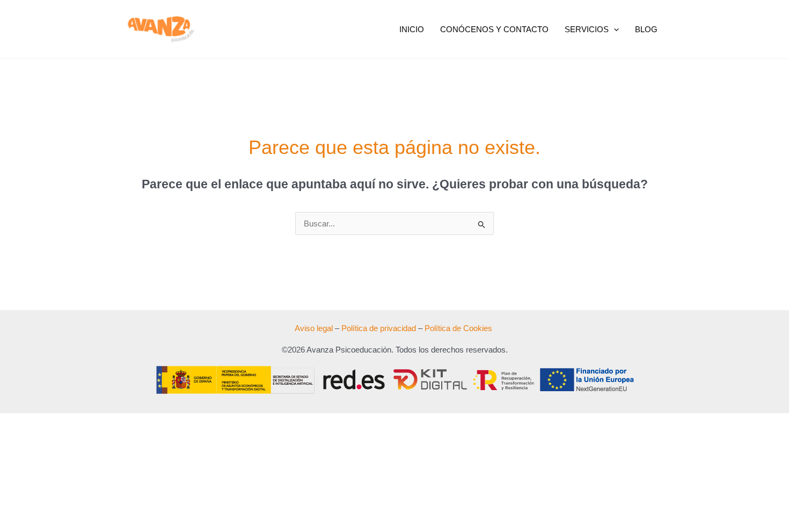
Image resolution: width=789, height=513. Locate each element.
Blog (646, 29)
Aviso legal (314, 328)
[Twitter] (696, 29)
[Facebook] (680, 29)
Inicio (411, 29)
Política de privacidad (378, 328)
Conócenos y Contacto (494, 29)
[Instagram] (712, 29)
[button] (614, 29)
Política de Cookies (458, 328)
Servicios (587, 29)
